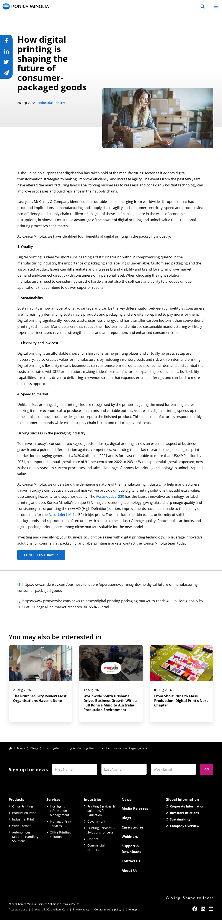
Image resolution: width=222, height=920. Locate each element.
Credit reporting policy (107, 909)
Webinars (130, 836)
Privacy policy (81, 909)
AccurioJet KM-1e (63, 514)
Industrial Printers (51, 103)
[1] (19, 584)
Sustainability (180, 819)
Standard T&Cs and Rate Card (50, 909)
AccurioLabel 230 (110, 496)
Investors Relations (184, 813)
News (21, 748)
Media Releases (135, 808)
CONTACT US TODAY (39, 555)
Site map (131, 909)
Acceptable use (18, 909)
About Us (129, 870)
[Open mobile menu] (215, 6)
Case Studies (132, 827)
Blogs (34, 748)
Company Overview (184, 826)
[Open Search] (202, 6)
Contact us (131, 861)
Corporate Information (187, 806)
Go (206, 769)
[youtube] (211, 909)
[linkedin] (203, 909)
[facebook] (194, 908)
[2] (19, 601)
